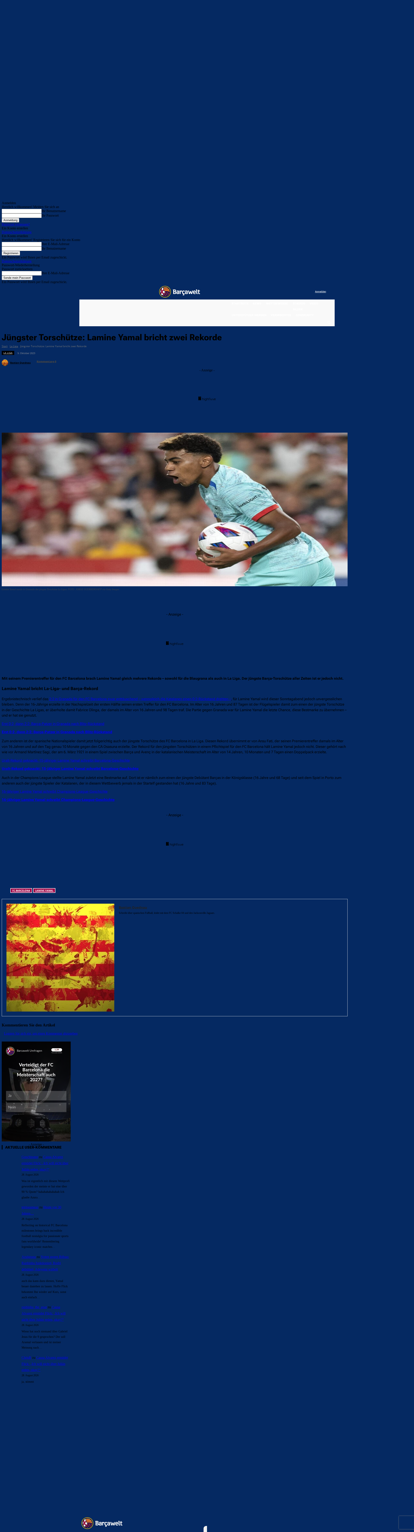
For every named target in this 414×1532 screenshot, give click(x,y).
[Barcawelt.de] (179, 292)
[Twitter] (303, 291)
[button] (329, 322)
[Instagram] (294, 291)
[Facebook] (285, 291)
